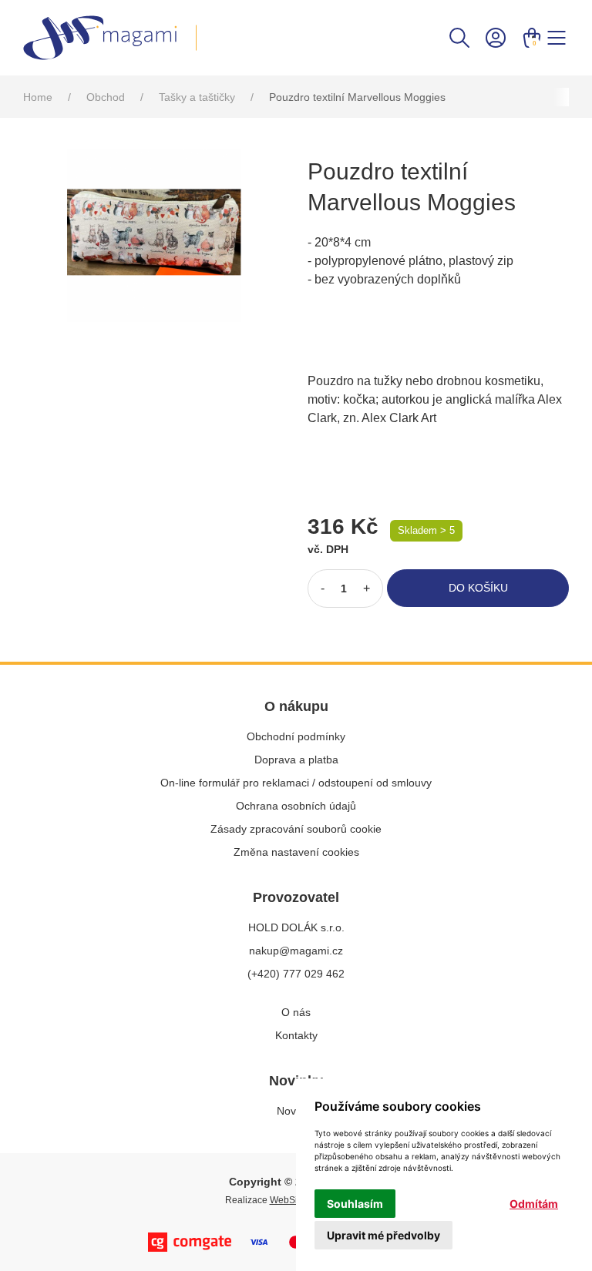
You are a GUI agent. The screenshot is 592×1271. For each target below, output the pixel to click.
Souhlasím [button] (355, 1203)
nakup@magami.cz (296, 950)
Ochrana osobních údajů (296, 806)
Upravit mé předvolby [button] (383, 1235)
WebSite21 (293, 1200)
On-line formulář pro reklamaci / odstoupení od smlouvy (296, 782)
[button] (459, 36)
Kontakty (296, 1035)
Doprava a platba (296, 759)
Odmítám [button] (534, 1203)
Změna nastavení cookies (296, 852)
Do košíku (478, 588)
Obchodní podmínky (296, 736)
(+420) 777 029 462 (296, 974)
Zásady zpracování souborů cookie (296, 829)
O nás (296, 1012)
